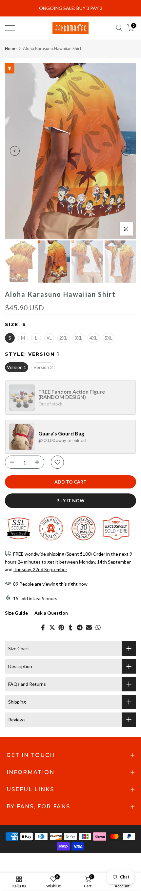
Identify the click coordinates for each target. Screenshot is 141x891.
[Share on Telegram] (80, 627)
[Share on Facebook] (43, 627)
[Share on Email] (89, 627)
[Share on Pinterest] (61, 627)
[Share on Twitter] (52, 627)
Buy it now (70, 500)
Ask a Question (51, 613)
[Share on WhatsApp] (98, 627)
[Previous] (15, 151)
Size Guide (16, 613)
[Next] (126, 151)
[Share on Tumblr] (70, 627)
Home (10, 48)
